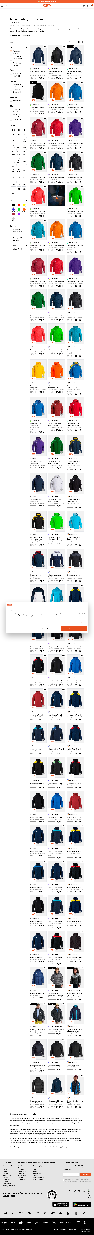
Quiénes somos (37, 1168)
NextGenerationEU (38, 1177)
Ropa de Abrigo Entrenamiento (44, 25)
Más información (8, 1187)
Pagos (5, 1169)
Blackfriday (21, 1166)
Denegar (20, 628)
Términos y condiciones (59, 1229)
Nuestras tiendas (38, 1173)
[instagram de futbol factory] (74, 1190)
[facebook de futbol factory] (79, 1190)
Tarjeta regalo (22, 1168)
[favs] (87, 6)
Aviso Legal (72, 1229)
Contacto (35, 1175)
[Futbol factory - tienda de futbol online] (47, 5)
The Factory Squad (38, 1166)
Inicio (12, 25)
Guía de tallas (22, 1171)
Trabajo (35, 1171)
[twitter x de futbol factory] (84, 1190)
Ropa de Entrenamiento (24, 25)
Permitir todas (73, 628)
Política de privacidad (85, 1229)
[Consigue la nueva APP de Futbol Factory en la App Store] (60, 1204)
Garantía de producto (9, 1185)
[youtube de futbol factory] (89, 1193)
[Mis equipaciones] (84, 6)
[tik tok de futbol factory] (70, 1190)
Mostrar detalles (78, 623)
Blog (34, 1169)
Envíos (5, 1171)
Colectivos (21, 1169)
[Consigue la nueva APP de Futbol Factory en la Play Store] (81, 1204)
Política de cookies (86, 1231)
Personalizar (46, 628)
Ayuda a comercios (38, 1179)
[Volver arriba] (90, 1231)
